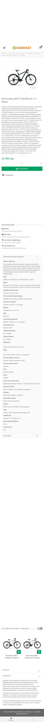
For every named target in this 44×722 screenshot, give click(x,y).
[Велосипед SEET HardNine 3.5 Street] (12, 643)
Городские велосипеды (33, 53)
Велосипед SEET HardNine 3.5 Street (11, 657)
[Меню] (4, 48)
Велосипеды (20, 53)
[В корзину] (19, 652)
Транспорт (12, 53)
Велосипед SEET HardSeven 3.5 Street (32, 657)
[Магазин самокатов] (22, 47)
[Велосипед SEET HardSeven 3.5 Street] (32, 643)
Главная (4, 53)
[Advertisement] (22, 22)
